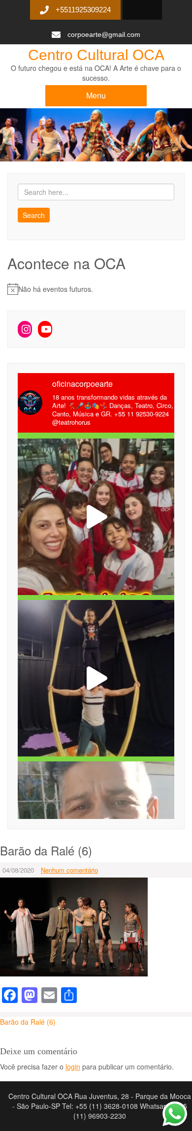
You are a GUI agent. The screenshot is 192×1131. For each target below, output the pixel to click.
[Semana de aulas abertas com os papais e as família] (96, 678)
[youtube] (138, 10)
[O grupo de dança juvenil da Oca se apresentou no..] (96, 517)
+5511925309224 (83, 9)
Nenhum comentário (69, 870)
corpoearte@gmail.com (103, 34)
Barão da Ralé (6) (28, 1022)
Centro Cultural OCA (96, 55)
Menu (96, 95)
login (72, 1066)
